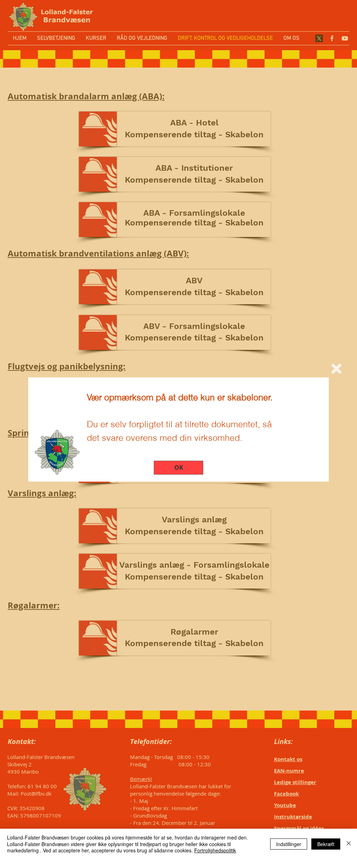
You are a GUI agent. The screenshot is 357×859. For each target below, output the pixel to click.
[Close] (348, 843)
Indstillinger (288, 844)
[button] (336, 368)
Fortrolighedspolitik (215, 850)
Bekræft (325, 844)
